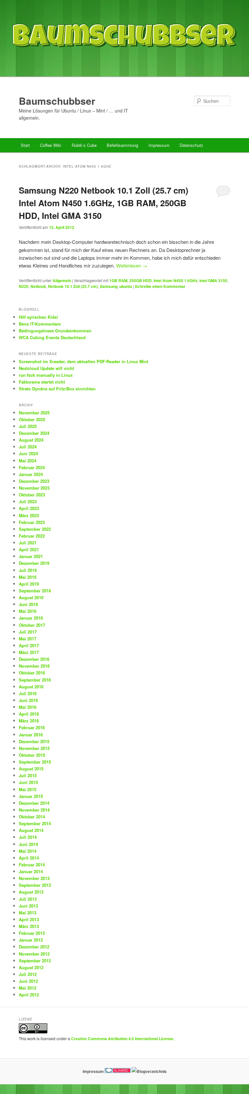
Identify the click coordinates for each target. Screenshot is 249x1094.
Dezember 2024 (34, 433)
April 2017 (29, 645)
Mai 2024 (27, 461)
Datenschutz (191, 145)
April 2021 (29, 549)
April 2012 (29, 995)
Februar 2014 (32, 865)
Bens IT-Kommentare (40, 324)
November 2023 (34, 488)
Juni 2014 (28, 844)
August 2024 (31, 440)
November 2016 (34, 666)
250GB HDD (140, 280)
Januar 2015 (31, 796)
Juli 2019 (28, 570)
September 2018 (35, 591)
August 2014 (31, 830)
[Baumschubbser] (124, 62)
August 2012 (31, 967)
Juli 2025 (28, 426)
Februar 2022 (32, 536)
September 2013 (35, 885)
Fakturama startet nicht (42, 382)
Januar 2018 (31, 618)
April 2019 (29, 584)
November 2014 (34, 810)
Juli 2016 (28, 693)
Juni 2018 (28, 604)
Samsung (108, 286)
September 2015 (35, 762)
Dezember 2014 (34, 803)
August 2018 (31, 597)
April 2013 (29, 919)
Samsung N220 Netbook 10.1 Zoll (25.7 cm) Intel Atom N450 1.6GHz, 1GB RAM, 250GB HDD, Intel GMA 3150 (103, 202)
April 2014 (29, 858)
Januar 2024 (31, 474)
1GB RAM (118, 280)
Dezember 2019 (34, 563)
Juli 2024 (28, 447)
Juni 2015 (28, 782)
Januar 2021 (31, 556)
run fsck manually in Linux (46, 375)
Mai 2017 (27, 639)
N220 (24, 286)
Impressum (159, 145)
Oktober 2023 (32, 495)
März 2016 (29, 721)
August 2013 (31, 892)
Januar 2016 (31, 734)
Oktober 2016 (32, 673)
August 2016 (31, 687)
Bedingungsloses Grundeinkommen (55, 330)
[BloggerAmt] (149, 1071)
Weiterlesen (131, 265)
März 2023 (29, 515)
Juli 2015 (28, 775)
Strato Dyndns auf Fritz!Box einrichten (57, 389)
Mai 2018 (27, 611)
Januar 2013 (31, 940)
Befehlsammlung (122, 145)
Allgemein (62, 280)
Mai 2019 (27, 577)
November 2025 (34, 413)
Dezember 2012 (34, 947)
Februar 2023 (32, 522)
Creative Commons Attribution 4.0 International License (122, 1038)
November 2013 (34, 878)
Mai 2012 (27, 988)
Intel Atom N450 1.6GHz (175, 280)
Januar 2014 (31, 871)
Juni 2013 (28, 906)
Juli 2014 (28, 837)
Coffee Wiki (50, 145)
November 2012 (34, 954)
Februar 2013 (32, 933)
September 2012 (35, 960)
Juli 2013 (28, 899)
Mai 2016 (27, 707)
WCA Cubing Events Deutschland (52, 337)
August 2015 (31, 769)
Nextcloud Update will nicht (46, 368)
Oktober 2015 (32, 755)
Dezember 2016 (34, 659)
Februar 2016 (32, 727)
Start (25, 145)
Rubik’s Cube (84, 145)
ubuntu (125, 286)
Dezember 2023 (34, 481)
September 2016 (35, 680)
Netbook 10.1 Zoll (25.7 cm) (73, 286)
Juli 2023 (28, 501)
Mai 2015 (27, 789)
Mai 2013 (27, 913)
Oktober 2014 (32, 817)
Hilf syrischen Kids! (38, 317)
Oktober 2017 (32, 625)
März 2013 (29, 926)
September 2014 (35, 823)
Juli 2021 (28, 543)
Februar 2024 (32, 467)
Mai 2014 (27, 851)
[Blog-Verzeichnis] (118, 1071)
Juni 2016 (28, 700)
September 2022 (35, 529)
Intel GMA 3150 (213, 280)
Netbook (38, 286)
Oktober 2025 (32, 419)
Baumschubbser (57, 101)
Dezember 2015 (34, 741)
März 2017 (29, 652)
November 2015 (34, 748)
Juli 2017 (28, 632)
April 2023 (29, 508)
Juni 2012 (28, 981)
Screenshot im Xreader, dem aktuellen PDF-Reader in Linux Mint (83, 361)
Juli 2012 (28, 974)
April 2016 (29, 714)
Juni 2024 (28, 453)
